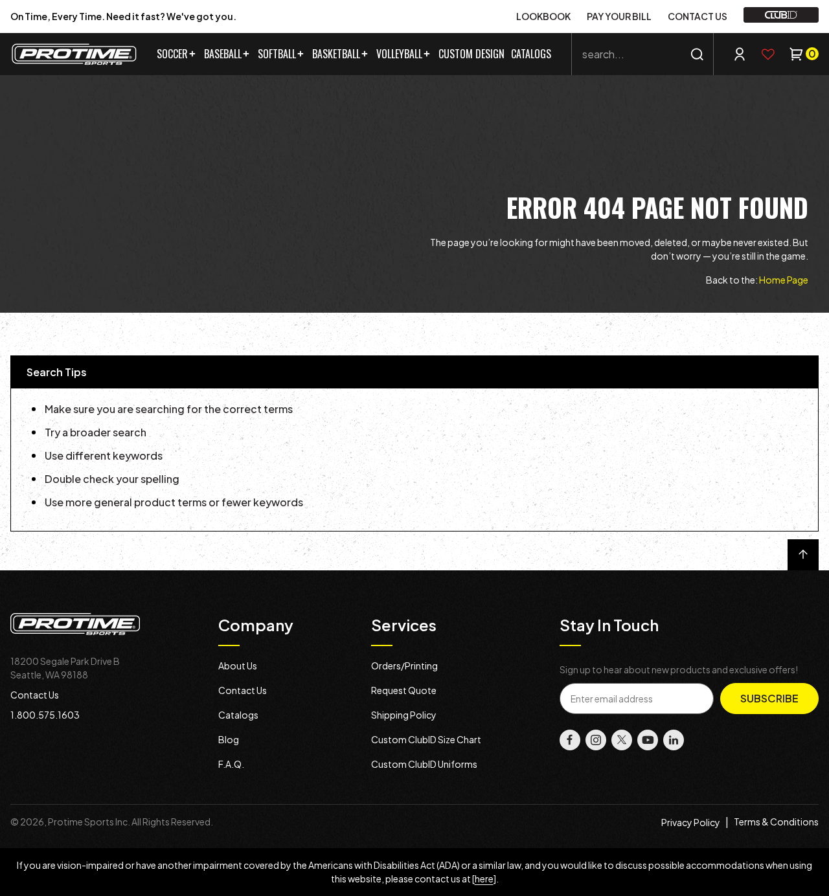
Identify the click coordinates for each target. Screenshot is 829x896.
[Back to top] (803, 554)
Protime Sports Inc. (89, 821)
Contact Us (34, 694)
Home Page (783, 280)
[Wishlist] (768, 54)
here (484, 878)
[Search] (697, 54)
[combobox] (642, 54)
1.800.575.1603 (45, 715)
